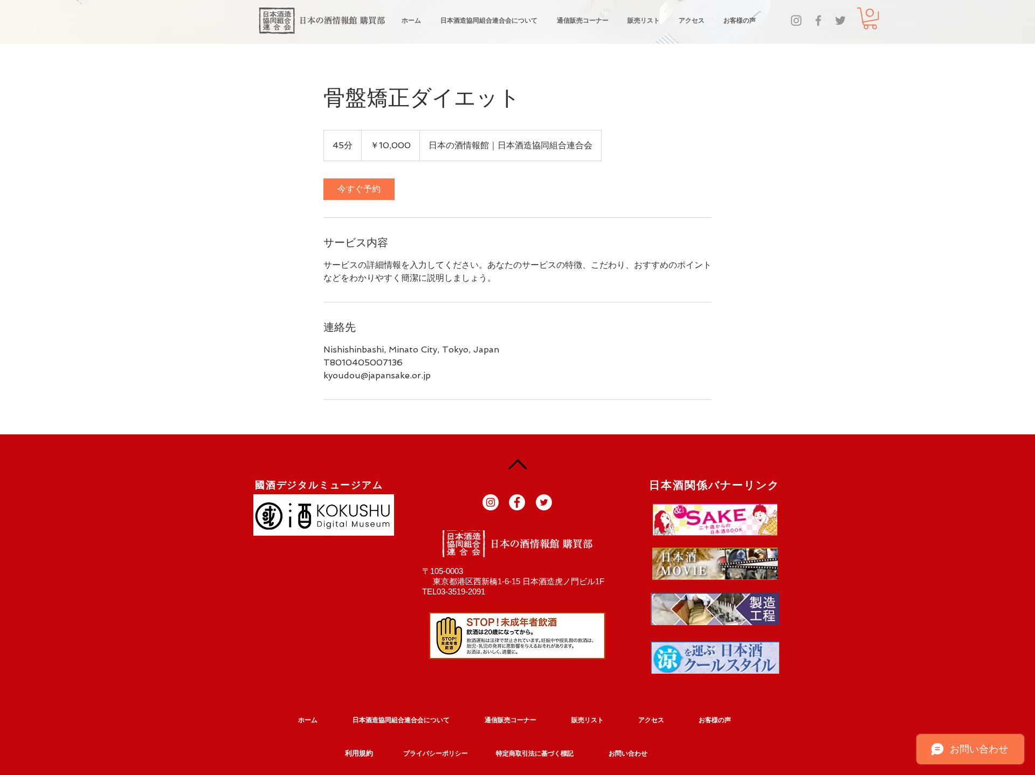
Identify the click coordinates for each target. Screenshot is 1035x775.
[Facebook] (818, 20)
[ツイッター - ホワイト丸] (544, 502)
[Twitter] (840, 20)
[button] (870, 18)
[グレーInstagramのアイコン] (796, 20)
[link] (359, 189)
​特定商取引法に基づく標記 (535, 753)
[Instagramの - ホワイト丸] (490, 502)
